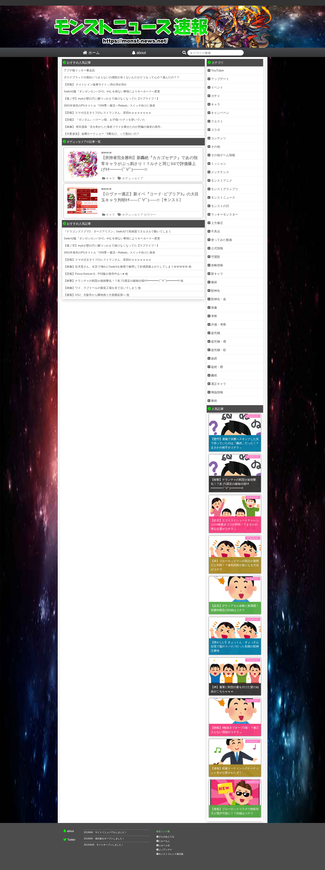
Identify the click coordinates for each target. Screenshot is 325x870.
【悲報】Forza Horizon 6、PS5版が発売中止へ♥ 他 (96, 273)
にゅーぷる (164, 845)
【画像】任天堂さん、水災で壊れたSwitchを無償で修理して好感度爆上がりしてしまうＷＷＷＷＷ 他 (127, 266)
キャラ (110, 178)
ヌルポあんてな (166, 836)
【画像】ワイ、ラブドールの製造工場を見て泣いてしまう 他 (102, 287)
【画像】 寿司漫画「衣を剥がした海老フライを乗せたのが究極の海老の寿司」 (113, 126)
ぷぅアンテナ (165, 849)
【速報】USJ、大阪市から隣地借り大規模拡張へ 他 (96, 294)
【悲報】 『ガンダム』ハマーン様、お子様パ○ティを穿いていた (104, 119)
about (70, 831)
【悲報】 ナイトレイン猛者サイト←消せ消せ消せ (95, 84)
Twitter (71, 839)
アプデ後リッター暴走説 (79, 70)
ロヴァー (150, 214)
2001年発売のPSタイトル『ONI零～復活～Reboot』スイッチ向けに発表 (109, 105)
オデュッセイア (132, 178)
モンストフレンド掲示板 (171, 854)
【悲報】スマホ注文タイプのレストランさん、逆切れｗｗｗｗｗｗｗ (107, 112)
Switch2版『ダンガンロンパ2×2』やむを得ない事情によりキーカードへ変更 (112, 91)
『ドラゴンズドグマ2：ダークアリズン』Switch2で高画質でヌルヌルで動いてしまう (117, 231)
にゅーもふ (164, 841)
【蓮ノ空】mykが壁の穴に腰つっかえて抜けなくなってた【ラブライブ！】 (111, 98)
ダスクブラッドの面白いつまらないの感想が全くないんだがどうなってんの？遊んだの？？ (121, 77)
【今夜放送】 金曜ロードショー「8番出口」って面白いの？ (101, 133)
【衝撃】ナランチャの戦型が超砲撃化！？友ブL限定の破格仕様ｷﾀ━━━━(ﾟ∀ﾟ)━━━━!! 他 (123, 280)
